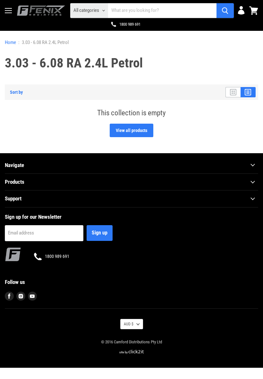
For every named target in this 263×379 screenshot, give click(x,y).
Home (10, 42)
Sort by (16, 92)
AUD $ (128, 324)
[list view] (248, 92)
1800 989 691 (129, 24)
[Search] (225, 10)
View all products (131, 130)
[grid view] (233, 92)
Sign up (99, 233)
